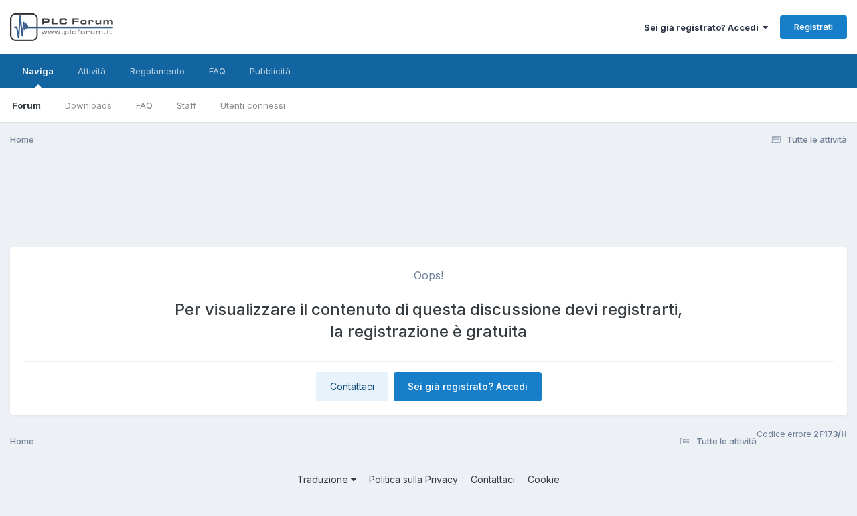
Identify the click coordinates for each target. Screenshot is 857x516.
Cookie (544, 479)
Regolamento (157, 71)
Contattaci (352, 386)
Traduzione (324, 479)
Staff (186, 105)
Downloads (88, 105)
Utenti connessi (252, 105)
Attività (92, 71)
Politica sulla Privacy (413, 479)
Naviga (38, 71)
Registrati (813, 26)
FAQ (144, 105)
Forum (26, 105)
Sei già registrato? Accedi (703, 27)
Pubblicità (270, 71)
